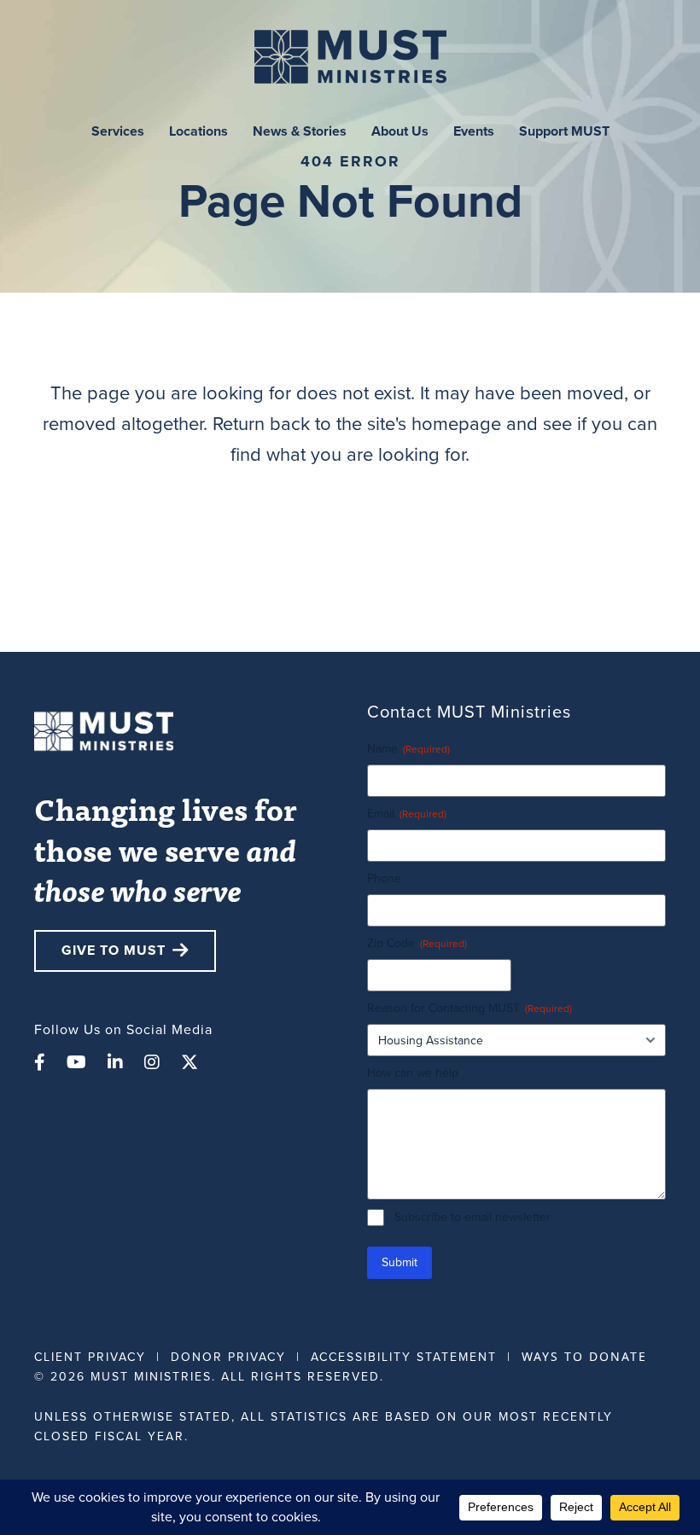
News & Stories (300, 131)
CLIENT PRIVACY (90, 1357)
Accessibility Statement (404, 1357)
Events (473, 131)
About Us (400, 131)
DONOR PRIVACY (228, 1357)
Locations (198, 131)
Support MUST (564, 131)
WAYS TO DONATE (584, 1356)
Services (117, 131)
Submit (399, 1262)
